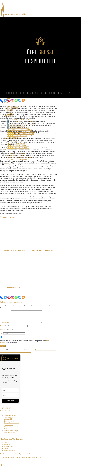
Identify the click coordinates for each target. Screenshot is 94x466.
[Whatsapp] (16, 100)
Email (2, 329)
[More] (23, 100)
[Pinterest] (9, 100)
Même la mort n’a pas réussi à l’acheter (11, 431)
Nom (2, 326)
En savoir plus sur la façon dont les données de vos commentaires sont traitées (28, 351)
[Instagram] (12, 100)
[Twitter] (5, 100)
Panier (6, 448)
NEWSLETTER (9, 443)
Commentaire (5, 322)
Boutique (7, 444)
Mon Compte (8, 446)
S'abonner (10, 401)
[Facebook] (1, 100)
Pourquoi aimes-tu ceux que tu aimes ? (11, 424)
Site (1, 333)
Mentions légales (9, 450)
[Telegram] (19, 100)
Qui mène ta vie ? (10, 421)
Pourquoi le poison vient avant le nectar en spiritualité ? (12, 417)
